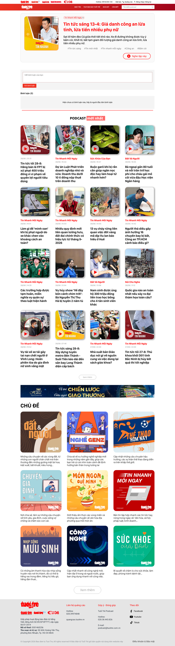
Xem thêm (87, 377)
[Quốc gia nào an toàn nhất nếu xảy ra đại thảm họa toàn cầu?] (139, 263)
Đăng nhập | (140, 2)
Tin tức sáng (75, 48)
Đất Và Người (132, 158)
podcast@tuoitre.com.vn (109, 628)
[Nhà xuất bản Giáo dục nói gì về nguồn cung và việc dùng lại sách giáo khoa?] (104, 324)
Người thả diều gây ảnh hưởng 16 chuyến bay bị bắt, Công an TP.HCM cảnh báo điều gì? (138, 236)
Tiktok (136, 622)
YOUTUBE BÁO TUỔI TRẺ (92, 7)
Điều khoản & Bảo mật (143, 642)
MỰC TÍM (77, 7)
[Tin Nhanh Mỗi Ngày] (133, 490)
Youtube (137, 617)
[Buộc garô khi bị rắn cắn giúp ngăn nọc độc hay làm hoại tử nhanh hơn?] (104, 139)
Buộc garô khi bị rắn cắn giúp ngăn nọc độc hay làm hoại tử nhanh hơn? (103, 172)
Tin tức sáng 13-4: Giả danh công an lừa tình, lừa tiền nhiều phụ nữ (104, 26)
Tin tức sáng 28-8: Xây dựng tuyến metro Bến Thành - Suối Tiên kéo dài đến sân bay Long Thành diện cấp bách (69, 357)
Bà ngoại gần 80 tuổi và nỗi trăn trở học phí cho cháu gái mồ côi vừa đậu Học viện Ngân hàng (139, 174)
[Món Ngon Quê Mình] (87, 490)
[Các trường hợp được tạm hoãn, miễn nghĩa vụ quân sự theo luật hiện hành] (35, 263)
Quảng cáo (129, 2)
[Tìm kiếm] (152, 7)
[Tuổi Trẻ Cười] (68, 2)
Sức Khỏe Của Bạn (100, 158)
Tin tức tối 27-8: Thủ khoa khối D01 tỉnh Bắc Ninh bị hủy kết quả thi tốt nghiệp (138, 357)
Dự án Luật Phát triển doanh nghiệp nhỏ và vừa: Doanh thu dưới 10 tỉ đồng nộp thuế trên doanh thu (69, 174)
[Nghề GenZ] (87, 432)
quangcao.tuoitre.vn (75, 619)
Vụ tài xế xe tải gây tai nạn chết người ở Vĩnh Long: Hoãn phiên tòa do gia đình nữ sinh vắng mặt (35, 359)
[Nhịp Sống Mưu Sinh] (41, 546)
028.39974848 (73, 614)
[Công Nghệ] (87, 546)
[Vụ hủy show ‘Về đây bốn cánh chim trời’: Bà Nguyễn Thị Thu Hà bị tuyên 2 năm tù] (69, 263)
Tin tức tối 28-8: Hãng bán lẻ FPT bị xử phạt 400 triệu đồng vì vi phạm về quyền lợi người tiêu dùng (34, 172)
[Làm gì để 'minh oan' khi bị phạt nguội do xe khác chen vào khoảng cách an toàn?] (35, 201)
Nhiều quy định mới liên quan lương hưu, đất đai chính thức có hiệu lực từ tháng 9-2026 (69, 236)
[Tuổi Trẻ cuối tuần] (46, 1)
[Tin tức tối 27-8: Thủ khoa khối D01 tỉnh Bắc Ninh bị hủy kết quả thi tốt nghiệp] (139, 324)
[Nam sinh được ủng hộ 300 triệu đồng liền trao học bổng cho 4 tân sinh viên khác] (104, 263)
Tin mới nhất (91, 48)
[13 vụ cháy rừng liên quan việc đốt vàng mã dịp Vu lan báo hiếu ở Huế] (104, 201)
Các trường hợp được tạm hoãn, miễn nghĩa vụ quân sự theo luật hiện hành (35, 296)
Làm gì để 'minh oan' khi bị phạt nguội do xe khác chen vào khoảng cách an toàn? (34, 236)
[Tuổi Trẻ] (26, 613)
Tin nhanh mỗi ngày (111, 48)
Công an (130, 48)
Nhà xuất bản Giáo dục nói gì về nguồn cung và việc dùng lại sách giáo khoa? (104, 357)
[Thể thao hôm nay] (133, 432)
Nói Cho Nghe (132, 282)
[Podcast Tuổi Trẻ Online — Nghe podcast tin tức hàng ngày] (27, 7)
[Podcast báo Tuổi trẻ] (38, 605)
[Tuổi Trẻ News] (56, 2)
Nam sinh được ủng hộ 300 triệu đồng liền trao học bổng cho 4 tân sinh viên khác (103, 297)
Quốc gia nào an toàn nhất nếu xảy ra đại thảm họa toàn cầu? (139, 294)
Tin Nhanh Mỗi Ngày (66, 158)
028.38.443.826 (105, 619)
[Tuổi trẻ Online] (26, 1)
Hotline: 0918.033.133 (104, 2)
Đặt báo (118, 2)
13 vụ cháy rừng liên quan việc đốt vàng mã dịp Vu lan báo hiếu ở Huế (103, 234)
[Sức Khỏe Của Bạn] (133, 546)
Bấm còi (142, 48)
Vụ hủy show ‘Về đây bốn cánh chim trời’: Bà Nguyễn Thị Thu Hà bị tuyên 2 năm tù (69, 296)
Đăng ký (148, 2)
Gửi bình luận (29, 86)
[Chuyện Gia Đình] (41, 490)
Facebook (138, 611)
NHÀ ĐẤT (106, 7)
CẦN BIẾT (115, 7)
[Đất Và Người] (41, 432)
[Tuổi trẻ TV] (36, 2)
